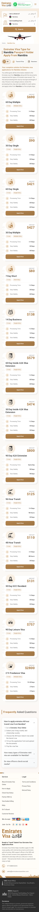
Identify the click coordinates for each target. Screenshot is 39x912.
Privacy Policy (26, 786)
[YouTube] (26, 824)
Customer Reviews (8, 814)
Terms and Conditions (29, 782)
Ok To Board (6, 809)
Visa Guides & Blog (8, 801)
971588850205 (12, 866)
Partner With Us (7, 797)
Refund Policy (26, 790)
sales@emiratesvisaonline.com (18, 871)
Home (4, 43)
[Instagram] (23, 824)
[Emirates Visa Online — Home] (6, 4)
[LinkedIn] (19, 824)
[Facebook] (13, 824)
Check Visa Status (7, 793)
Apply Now (20, 126)
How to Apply (6, 788)
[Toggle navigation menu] (35, 4)
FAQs (3, 805)
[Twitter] (16, 824)
